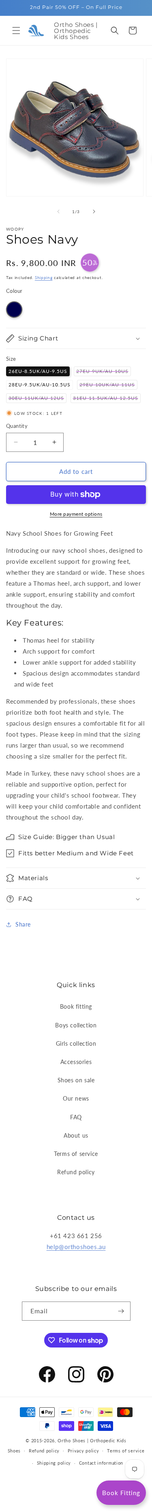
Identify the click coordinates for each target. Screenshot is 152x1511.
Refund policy (76, 1172)
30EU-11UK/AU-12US (37, 399)
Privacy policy (83, 1450)
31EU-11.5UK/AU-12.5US (107, 399)
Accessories (76, 1061)
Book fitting (76, 1006)
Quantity (17, 426)
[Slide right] (94, 211)
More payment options (76, 514)
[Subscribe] (121, 1311)
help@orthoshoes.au (76, 1246)
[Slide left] (58, 211)
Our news (76, 1098)
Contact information (101, 1462)
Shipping (44, 277)
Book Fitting (121, 1492)
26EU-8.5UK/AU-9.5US (38, 371)
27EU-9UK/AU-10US (103, 372)
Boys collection (75, 1025)
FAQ (76, 1117)
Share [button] (23, 924)
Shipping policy (54, 1462)
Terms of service (76, 1153)
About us (76, 1135)
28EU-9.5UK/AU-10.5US (40, 385)
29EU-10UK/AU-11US (108, 385)
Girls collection (76, 1043)
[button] (16, 30)
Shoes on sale (76, 1080)
